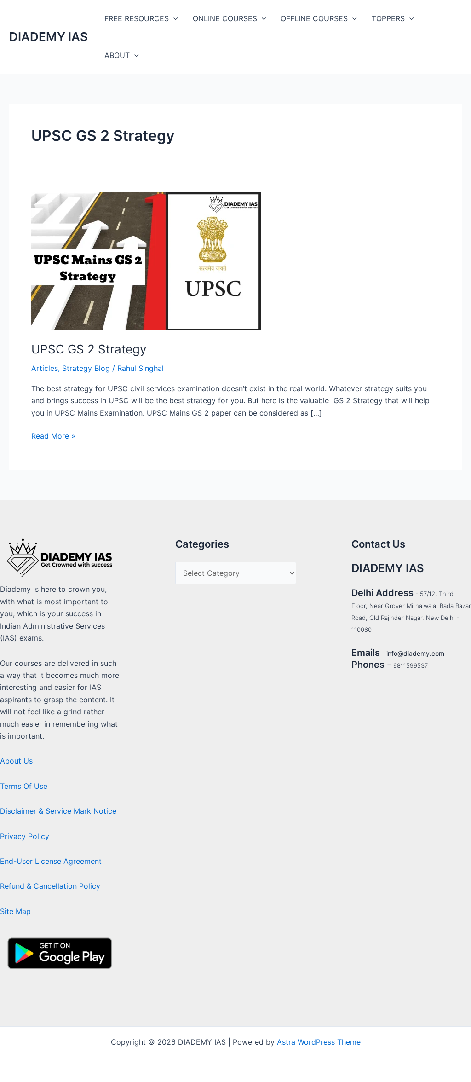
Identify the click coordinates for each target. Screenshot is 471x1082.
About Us (16, 760)
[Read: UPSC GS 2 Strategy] (146, 260)
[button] (173, 18)
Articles (44, 368)
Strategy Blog (86, 368)
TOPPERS (388, 18)
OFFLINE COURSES (314, 18)
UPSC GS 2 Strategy (88, 349)
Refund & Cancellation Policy (50, 886)
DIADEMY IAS (48, 36)
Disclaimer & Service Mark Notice (58, 811)
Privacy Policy (24, 836)
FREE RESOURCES (136, 18)
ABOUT (117, 55)
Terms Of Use (23, 786)
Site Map (15, 911)
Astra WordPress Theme (319, 1042)
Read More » (53, 435)
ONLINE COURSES (225, 18)
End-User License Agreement (51, 861)
